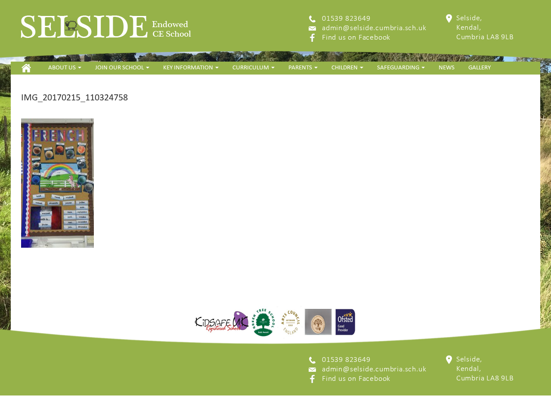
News (447, 68)
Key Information (188, 68)
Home (26, 68)
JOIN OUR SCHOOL (120, 68)
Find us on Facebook (356, 38)
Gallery (479, 68)
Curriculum (251, 68)
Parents (300, 68)
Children (345, 68)
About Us (62, 68)
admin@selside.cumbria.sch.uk (374, 28)
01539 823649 (346, 19)
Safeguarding (399, 68)
